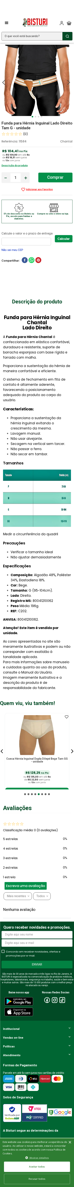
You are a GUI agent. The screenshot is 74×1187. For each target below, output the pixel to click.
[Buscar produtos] (67, 36)
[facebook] (25, 261)
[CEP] (28, 238)
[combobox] (37, 36)
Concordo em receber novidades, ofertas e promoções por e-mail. (33, 953)
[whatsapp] (31, 261)
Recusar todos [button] (37, 1179)
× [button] (69, 1142)
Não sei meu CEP (12, 250)
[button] (2, 751)
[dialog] (37, 1162)
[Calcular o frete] (63, 238)
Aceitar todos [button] (37, 1166)
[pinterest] (38, 261)
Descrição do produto (15, 165)
